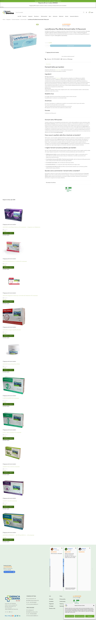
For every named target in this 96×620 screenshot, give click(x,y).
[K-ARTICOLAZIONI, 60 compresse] (14, 383)
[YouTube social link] (10, 612)
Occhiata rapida (6, 235)
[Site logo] (8, 12)
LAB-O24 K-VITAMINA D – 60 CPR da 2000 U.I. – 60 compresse (18, 535)
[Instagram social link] (8, 612)
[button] (93, 605)
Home (4, 19)
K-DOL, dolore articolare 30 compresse (12, 432)
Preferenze (90, 616)
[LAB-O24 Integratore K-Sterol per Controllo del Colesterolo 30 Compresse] (14, 281)
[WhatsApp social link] (12, 612)
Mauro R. (55, 548)
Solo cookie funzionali (79, 616)
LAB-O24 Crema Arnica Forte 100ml (11, 364)
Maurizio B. (70, 548)
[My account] (86, 12)
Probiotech (58, 78)
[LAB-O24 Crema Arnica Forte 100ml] (14, 349)
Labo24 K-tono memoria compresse (11, 466)
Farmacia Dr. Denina (7, 565)
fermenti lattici (58, 69)
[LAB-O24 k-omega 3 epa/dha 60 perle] (14, 315)
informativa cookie (72, 612)
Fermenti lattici (24, 19)
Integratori (8, 19)
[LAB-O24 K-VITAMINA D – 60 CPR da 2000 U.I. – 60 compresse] (14, 520)
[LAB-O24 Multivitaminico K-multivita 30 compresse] (14, 246)
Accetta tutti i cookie (70, 616)
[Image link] (12, 598)
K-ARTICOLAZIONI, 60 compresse (11, 398)
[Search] (83, 12)
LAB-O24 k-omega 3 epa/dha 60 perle (12, 329)
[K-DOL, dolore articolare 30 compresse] (14, 417)
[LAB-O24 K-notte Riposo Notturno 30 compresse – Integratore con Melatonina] (14, 212)
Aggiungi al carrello (70, 45)
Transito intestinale (15, 19)
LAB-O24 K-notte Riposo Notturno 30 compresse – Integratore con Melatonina (21, 227)
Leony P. (83, 548)
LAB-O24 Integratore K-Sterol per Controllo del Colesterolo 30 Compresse (20, 295)
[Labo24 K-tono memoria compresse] (14, 452)
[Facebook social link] (6, 612)
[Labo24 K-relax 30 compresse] (14, 486)
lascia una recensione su (8, 571)
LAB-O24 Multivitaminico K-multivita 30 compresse (15, 261)
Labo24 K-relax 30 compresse (10, 500)
